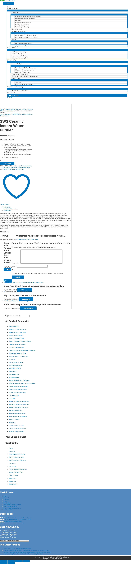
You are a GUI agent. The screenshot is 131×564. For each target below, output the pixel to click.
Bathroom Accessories (22, 72)
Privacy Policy (13, 475)
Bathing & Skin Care (17, 54)
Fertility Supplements (22, 25)
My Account (11, 93)
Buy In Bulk (12, 466)
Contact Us (12, 463)
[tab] (37, 207)
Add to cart (7, 163)
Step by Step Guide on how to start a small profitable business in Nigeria (26, 550)
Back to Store (13, 484)
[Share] (11, 561)
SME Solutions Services (16, 457)
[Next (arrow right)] (11, 563)
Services (6, 499)
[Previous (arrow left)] (3, 563)
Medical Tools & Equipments (18, 389)
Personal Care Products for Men (25, 35)
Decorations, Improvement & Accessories (24, 76)
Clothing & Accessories (16, 347)
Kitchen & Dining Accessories (24, 70)
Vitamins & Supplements (23, 23)
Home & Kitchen (16, 64)
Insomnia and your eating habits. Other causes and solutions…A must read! (27, 552)
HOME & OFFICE (10, 109)
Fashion (13, 39)
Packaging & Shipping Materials (25, 84)
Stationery (18, 82)
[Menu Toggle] (67, 10)
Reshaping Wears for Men (17, 413)
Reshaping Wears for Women (20, 46)
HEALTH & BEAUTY (15, 368)
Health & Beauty (12, 9)
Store (5, 501)
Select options (28, 308)
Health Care (15, 12)
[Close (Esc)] (3, 561)
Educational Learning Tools (20, 58)
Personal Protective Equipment (25, 18)
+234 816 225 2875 (25, 519)
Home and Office (18, 169)
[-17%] (24, 282)
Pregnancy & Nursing (22, 27)
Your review (16, 263)
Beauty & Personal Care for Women (26, 37)
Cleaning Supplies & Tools (19, 74)
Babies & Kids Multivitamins (17, 329)
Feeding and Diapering (18, 52)
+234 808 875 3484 (11, 519)
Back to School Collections (19, 56)
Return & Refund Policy (16, 472)
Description (7, 207)
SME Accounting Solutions (17, 460)
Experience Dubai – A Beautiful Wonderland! (17, 549)
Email (14, 270)
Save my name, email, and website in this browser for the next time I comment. (39, 273)
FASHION (12, 359)
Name (14, 266)
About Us (12, 451)
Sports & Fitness (16, 29)
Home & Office (11, 60)
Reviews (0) (7, 210)
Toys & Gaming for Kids (16, 425)
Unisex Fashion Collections (24, 43)
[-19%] (18, 292)
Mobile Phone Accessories (19, 91)
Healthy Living (8, 169)
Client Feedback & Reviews (12, 508)
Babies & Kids (11, 48)
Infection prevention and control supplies (28, 16)
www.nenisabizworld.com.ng (15, 523)
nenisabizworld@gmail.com (13, 521)
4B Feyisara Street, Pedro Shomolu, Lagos (19, 518)
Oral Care (18, 21)
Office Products (16, 78)
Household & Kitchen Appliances (25, 68)
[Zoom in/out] (26, 561)
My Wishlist (12, 481)
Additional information (10, 209)
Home (9, 7)
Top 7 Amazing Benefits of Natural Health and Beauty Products (23, 554)
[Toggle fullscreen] (18, 561)
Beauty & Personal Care (18, 31)
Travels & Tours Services (17, 454)
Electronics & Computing (15, 87)
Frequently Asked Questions (18, 469)
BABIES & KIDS (13, 326)
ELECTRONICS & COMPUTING (18, 356)
